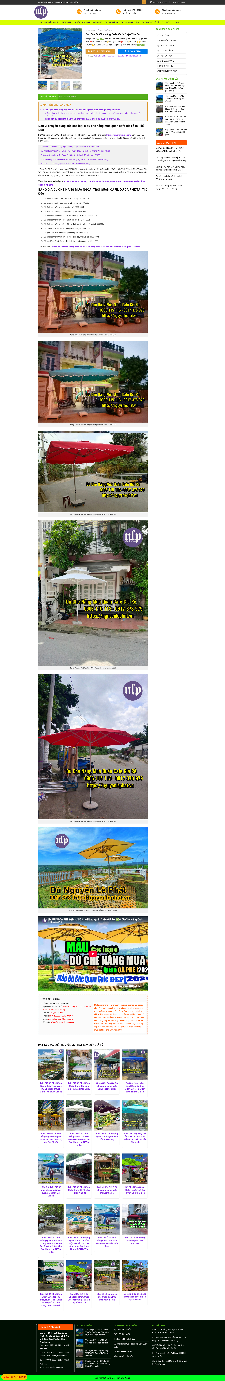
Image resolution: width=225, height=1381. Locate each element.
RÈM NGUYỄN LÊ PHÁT (166, 41)
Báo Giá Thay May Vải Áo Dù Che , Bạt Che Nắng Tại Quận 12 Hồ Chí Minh (135, 1137)
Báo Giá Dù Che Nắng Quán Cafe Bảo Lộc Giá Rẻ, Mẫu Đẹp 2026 (79, 1086)
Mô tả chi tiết (48, 97)
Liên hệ (176, 22)
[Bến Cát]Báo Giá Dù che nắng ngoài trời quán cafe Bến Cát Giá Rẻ (51, 1191)
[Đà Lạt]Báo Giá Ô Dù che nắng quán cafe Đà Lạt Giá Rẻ (107, 1190)
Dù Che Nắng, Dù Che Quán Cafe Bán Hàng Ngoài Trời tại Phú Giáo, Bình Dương (74, 159)
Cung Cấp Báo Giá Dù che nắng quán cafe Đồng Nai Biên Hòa (107, 1086)
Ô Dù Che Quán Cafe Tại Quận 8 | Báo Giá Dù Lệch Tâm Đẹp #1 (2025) (71, 155)
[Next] (77, 53)
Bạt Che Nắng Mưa (49, 22)
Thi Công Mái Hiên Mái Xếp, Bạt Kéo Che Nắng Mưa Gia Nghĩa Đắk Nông (171, 159)
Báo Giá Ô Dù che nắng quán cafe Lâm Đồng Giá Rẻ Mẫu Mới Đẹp (107, 1242)
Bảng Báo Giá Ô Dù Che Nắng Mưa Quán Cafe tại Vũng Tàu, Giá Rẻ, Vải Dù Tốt (79, 1298)
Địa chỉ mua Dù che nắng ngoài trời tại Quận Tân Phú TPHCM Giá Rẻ (70, 146)
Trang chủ (90, 30)
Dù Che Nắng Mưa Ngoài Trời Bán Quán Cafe (110, 56)
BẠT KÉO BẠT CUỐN (130, 22)
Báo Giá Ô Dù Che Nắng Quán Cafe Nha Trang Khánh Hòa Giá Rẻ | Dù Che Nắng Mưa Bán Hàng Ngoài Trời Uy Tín (51, 1244)
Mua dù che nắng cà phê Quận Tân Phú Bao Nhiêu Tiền (107, 1297)
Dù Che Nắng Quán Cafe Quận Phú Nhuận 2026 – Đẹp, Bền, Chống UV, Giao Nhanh (75, 151)
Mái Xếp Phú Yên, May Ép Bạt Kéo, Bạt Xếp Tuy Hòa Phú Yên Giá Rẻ (170, 168)
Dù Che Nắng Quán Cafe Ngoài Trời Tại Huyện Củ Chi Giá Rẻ (135, 1190)
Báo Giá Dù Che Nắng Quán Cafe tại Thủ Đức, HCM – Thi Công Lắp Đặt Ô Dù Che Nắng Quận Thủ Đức (51, 1300)
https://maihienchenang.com (118, 135)
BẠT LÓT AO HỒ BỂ (150, 22)
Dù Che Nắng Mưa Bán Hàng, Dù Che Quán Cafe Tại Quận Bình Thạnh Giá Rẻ (135, 1087)
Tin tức (166, 22)
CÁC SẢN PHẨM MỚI (68, 97)
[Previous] (42, 53)
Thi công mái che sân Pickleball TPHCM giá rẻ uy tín (169, 177)
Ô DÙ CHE (97, 22)
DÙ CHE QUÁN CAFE (165, 61)
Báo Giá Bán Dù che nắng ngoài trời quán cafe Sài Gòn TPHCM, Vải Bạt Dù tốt (51, 1137)
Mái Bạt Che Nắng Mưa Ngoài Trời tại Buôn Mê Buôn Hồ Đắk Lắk (170, 149)
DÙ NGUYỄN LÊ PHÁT (105, 30)
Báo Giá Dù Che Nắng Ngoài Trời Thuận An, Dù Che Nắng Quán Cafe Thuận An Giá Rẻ (51, 1087)
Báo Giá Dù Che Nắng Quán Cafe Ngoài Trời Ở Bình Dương (65, 163)
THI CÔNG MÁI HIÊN (165, 66)
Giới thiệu (67, 22)
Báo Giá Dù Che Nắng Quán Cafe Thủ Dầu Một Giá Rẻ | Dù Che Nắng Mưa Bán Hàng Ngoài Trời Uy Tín (79, 1243)
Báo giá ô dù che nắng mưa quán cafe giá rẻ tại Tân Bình (135, 1297)
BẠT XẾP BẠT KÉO (165, 56)
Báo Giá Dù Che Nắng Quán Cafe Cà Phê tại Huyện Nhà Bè (79, 1190)
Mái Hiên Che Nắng (121, 1378)
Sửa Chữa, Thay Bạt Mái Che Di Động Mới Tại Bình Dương (169, 187)
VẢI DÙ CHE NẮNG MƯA (167, 71)
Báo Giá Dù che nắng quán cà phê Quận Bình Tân (134, 1240)
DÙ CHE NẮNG (111, 22)
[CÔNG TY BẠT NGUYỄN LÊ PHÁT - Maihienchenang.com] (53, 12)
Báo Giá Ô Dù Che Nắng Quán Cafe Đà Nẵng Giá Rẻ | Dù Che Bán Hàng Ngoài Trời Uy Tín (79, 1139)
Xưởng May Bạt (82, 22)
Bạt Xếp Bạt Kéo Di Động (124, 1339)
